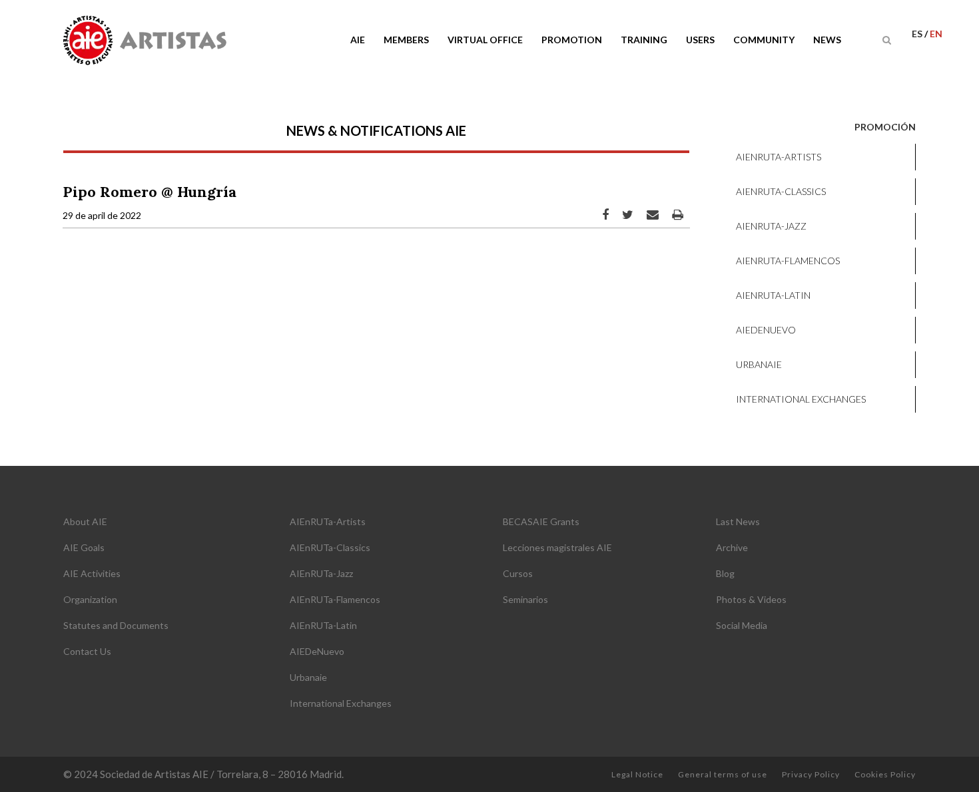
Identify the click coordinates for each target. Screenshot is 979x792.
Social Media (741, 625)
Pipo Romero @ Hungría (149, 191)
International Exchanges (801, 399)
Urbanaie (759, 364)
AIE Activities (92, 573)
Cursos (518, 573)
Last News (738, 521)
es (918, 33)
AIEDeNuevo (766, 329)
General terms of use (722, 774)
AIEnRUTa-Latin (773, 295)
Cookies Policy (885, 774)
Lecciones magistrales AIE (557, 547)
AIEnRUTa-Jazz (771, 226)
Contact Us (87, 651)
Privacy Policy (811, 774)
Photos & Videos (751, 599)
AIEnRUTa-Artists (778, 156)
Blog (725, 573)
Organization (90, 599)
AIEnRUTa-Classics (781, 191)
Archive (732, 547)
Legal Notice (637, 774)
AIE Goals (84, 547)
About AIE (85, 521)
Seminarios (525, 599)
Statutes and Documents (115, 625)
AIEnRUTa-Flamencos (788, 260)
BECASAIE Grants (541, 521)
